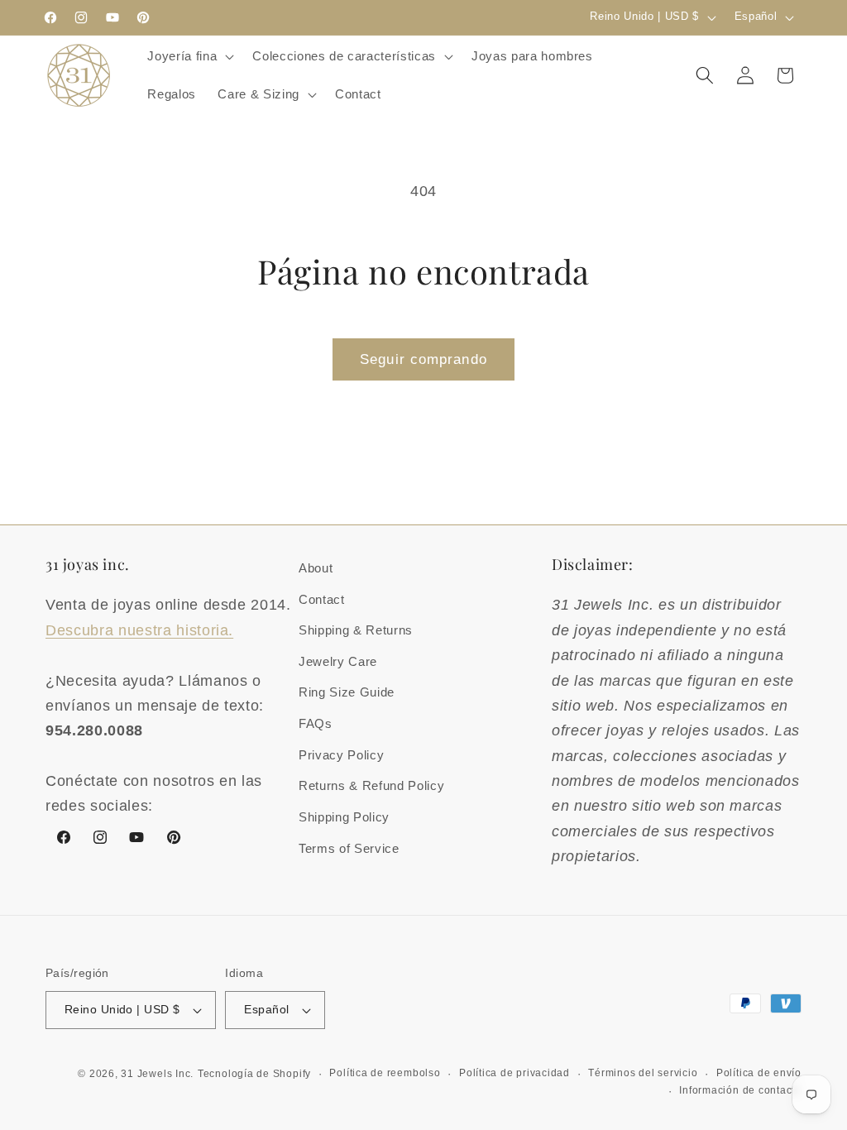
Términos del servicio (642, 1073)
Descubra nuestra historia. (139, 630)
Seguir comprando (423, 359)
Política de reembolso (384, 1073)
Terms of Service (349, 848)
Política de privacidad (514, 1073)
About (316, 568)
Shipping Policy (344, 817)
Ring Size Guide (347, 692)
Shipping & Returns (356, 630)
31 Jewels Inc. (157, 1074)
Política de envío (759, 1073)
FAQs (316, 723)
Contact (322, 599)
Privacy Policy (341, 755)
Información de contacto (740, 1090)
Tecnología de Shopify (254, 1074)
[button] (189, 56)
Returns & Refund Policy (371, 785)
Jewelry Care (338, 661)
